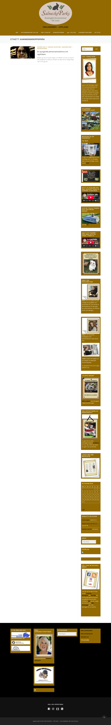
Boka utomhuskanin (87, 633)
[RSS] (62, 708)
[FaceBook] (49, 708)
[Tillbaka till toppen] (104, 717)
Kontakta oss (85, 637)
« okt (83, 509)
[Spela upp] (84, 200)
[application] (91, 197)
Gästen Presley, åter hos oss (89, 523)
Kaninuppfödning (58, 32)
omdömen (96, 443)
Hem (17, 32)
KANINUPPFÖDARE (42, 48)
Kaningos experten (87, 529)
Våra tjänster (45, 32)
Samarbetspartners (85, 32)
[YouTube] (57, 708)
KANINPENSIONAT (67, 47)
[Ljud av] (96, 200)
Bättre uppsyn (86, 401)
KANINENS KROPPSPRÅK (54, 47)
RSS (89, 601)
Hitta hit (98, 32)
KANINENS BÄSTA (42, 47)
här (88, 224)
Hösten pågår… (86, 520)
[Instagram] (53, 708)
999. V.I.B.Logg (71, 32)
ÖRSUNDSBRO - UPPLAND (55, 27)
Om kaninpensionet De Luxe (29, 32)
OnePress (65, 721)
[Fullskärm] (98, 200)
